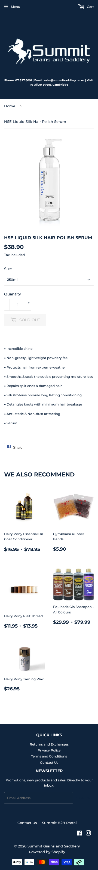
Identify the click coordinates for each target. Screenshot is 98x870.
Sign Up (83, 798)
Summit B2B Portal (59, 823)
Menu (15, 7)
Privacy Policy (49, 750)
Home (9, 106)
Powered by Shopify (47, 852)
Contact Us (49, 762)
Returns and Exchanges (49, 744)
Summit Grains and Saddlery (53, 846)
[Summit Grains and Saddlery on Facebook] (79, 834)
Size (8, 268)
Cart (90, 7)
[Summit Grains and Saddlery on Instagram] (88, 834)
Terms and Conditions (49, 756)
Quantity (12, 294)
